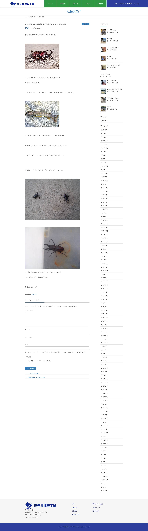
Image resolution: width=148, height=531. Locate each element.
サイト (27, 345)
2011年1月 (104, 472)
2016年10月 (104, 274)
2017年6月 (104, 249)
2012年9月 (104, 400)
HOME (73, 504)
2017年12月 (104, 231)
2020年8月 (104, 155)
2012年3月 (104, 422)
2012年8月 (104, 404)
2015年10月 (104, 307)
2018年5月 (104, 213)
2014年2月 (104, 350)
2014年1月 (104, 353)
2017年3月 (104, 256)
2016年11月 (104, 270)
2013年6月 (104, 371)
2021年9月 (104, 133)
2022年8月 (104, 130)
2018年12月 (104, 198)
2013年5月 (104, 375)
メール (28, 337)
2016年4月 (104, 285)
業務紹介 (74, 507)
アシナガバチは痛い (33, 373)
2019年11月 (104, 166)
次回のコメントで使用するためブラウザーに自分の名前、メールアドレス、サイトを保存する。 (54, 352)
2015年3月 (104, 317)
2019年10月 (104, 169)
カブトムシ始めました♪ (113, 47)
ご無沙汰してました (105, 74)
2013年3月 (104, 382)
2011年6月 (104, 454)
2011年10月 (104, 440)
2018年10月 (104, 202)
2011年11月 (104, 436)
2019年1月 (104, 195)
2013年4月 (104, 379)
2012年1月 (104, 429)
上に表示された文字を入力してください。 (38, 361)
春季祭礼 (109, 107)
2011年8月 (104, 447)
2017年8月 (104, 242)
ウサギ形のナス (111, 30)
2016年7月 (104, 281)
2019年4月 (104, 188)
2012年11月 (104, 393)
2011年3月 (104, 465)
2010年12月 (104, 476)
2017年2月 (104, 260)
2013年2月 (104, 386)
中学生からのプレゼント (113, 65)
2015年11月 (104, 303)
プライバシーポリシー (99, 504)
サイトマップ (96, 507)
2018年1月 (104, 227)
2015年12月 (104, 299)
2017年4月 (104, 252)
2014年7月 (104, 332)
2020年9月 (104, 151)
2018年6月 (104, 209)
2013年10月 (104, 357)
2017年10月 (104, 234)
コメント (28, 310)
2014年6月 (104, 335)
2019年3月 (104, 191)
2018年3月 (104, 220)
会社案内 (74, 511)
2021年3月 (104, 141)
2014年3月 (104, 346)
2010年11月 (104, 480)
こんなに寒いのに (112, 80)
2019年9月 (104, 173)
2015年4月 (104, 314)
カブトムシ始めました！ (113, 98)
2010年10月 (104, 483)
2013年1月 (104, 389)
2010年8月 (104, 490)
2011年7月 (104, 451)
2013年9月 (104, 361)
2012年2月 (104, 426)
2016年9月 (104, 278)
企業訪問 (109, 39)
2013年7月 (104, 368)
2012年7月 (104, 408)
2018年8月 (104, 206)
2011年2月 (104, 469)
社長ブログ (85, 24)
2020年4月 (104, 162)
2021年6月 (104, 137)
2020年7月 (104, 159)
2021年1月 (104, 144)
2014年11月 (104, 325)
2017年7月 (104, 245)
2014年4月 (104, 343)
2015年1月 (104, 321)
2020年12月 (104, 148)
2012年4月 (104, 418)
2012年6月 (104, 411)
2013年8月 (104, 364)
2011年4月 (104, 462)
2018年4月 (104, 216)
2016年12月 (104, 267)
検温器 (109, 56)
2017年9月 (104, 238)
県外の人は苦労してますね (114, 89)
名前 (27, 330)
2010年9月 (104, 487)
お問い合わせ (75, 514)
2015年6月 (104, 310)
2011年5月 (104, 458)
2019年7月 (104, 177)
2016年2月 (104, 292)
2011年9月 (104, 444)
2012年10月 (104, 397)
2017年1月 (104, 263)
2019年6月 (104, 180)
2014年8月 (104, 328)
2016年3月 (104, 289)
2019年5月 (104, 184)
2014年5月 (104, 339)
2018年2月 (104, 224)
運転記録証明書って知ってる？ (36, 377)
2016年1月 (104, 296)
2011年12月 (104, 433)
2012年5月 (104, 415)
